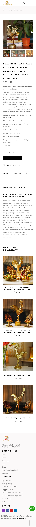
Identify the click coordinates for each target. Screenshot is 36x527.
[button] (30, 35)
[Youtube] (11, 510)
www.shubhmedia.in (19, 518)
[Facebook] (7, 510)
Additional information (14, 187)
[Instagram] (3, 510)
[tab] (8, 184)
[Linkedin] (15, 510)
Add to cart (12, 158)
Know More (12, 117)
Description (8, 184)
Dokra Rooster (20, 173)
